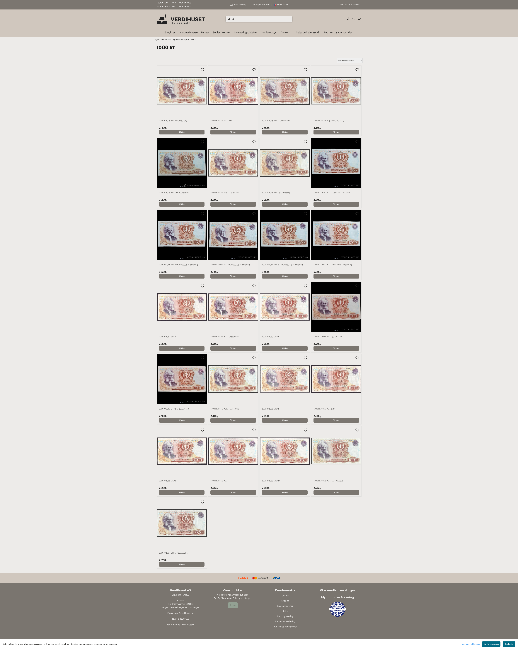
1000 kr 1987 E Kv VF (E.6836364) (173, 552)
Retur (285, 611)
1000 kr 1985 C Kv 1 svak (324, 408)
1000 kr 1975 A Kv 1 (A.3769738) (173, 120)
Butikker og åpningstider (285, 626)
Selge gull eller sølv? (307, 32)
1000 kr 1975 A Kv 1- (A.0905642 (276, 120)
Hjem (157, 39)
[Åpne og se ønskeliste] (353, 19)
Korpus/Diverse (189, 32)
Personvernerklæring (285, 621)
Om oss (343, 4)
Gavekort (286, 32)
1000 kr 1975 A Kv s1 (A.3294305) (224, 192)
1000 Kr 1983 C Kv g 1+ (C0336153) (174, 408)
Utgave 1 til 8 (177, 39)
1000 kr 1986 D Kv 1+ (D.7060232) (328, 480)
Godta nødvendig (491, 644)
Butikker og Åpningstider (338, 32)
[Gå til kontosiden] (348, 19)
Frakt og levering (285, 616)
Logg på (285, 600)
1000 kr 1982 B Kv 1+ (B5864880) (224, 336)
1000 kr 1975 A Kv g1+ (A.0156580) (174, 192)
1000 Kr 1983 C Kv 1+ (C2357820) (327, 336)
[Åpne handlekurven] (359, 19)
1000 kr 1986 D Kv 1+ (219, 480)
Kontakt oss (354, 4)
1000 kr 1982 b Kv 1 (167, 336)
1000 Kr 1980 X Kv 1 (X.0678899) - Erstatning (178, 264)
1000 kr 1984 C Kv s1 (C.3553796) (225, 408)
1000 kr (193, 39)
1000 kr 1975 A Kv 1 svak (221, 120)
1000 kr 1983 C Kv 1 (270, 336)
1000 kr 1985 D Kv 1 (167, 480)
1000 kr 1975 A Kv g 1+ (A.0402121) (328, 120)
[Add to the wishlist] (202, 70)
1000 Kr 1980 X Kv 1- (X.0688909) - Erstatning (230, 264)
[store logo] (180, 19)
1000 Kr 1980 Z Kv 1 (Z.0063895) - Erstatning (332, 264)
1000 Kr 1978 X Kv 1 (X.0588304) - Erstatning (332, 192)
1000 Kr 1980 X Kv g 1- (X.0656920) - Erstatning (282, 264)
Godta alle (509, 644)
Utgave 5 (186, 39)
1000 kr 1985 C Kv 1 (270, 408)
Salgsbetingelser (285, 606)
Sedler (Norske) (166, 39)
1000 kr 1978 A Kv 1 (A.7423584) (276, 192)
